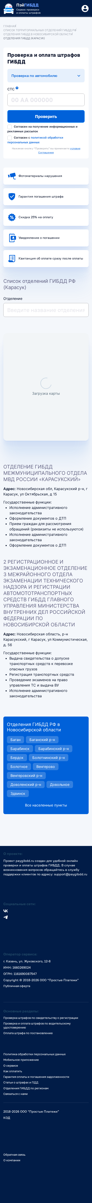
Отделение (12, 298)
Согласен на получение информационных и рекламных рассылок (42, 128)
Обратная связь (14, 1154)
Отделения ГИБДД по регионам (25, 1088)
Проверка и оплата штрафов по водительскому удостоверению (37, 1025)
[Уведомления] (85, 8)
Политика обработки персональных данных (34, 1054)
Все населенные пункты (46, 805)
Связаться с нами (15, 1094)
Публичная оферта (16, 986)
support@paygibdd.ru (70, 874)
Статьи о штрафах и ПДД (20, 1082)
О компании (11, 1160)
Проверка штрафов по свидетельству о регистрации (40, 1018)
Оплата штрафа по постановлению (28, 1033)
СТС (11, 89)
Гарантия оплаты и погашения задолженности (36, 1077)
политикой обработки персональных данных (35, 139)
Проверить (46, 116)
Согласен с (35, 139)
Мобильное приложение (21, 1059)
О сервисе (10, 1065)
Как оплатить (12, 1071)
